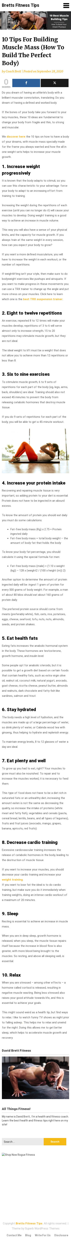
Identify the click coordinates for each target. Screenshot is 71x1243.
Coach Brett (13, 71)
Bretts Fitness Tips (20, 5)
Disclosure (61, 1235)
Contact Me (14, 1235)
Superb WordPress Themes (42, 1228)
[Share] (26, 83)
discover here (16, 136)
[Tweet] (55, 83)
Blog (28, 1235)
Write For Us (43, 1235)
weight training (12, 879)
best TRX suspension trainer (42, 299)
